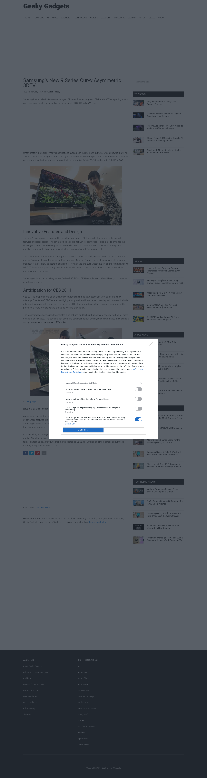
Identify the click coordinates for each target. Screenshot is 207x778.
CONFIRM (83, 430)
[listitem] (103, 383)
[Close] (152, 344)
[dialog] (103, 389)
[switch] (138, 389)
